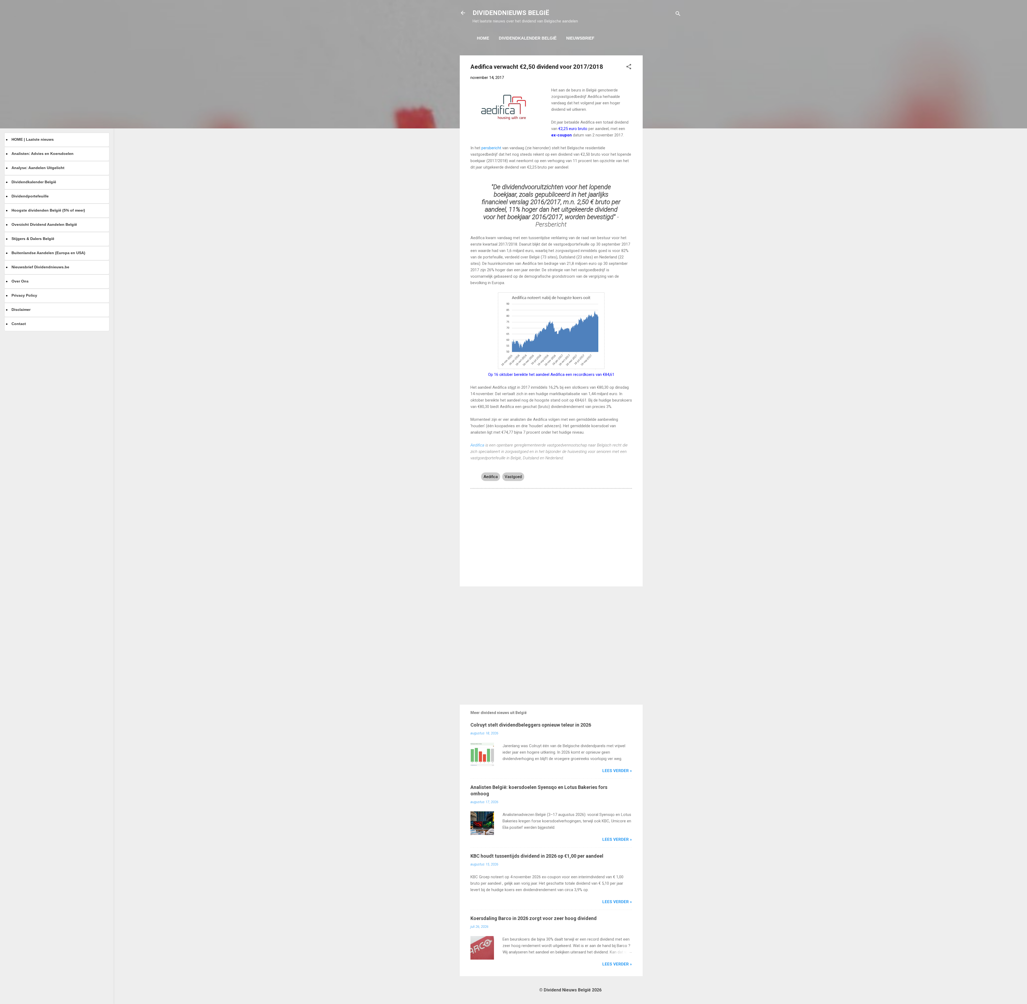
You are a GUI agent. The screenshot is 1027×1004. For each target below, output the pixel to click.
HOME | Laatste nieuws (33, 139)
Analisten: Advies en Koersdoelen (43, 153)
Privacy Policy (24, 295)
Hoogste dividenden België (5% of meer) (48, 210)
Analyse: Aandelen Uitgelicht (38, 168)
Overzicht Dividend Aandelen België (44, 224)
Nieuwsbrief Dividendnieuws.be (40, 267)
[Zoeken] (678, 14)
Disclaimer (21, 309)
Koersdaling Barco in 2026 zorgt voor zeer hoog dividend (533, 918)
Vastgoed (513, 476)
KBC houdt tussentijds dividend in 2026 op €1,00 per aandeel (536, 856)
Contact (19, 324)
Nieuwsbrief (580, 38)
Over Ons (20, 281)
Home (483, 38)
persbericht (491, 148)
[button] (629, 67)
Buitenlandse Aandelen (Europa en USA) (48, 253)
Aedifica (477, 445)
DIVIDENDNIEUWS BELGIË (511, 13)
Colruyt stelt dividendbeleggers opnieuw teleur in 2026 (530, 725)
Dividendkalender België (528, 38)
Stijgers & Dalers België (33, 238)
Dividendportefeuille (30, 196)
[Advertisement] (664, 135)
